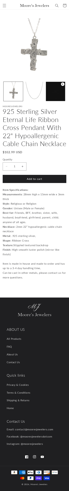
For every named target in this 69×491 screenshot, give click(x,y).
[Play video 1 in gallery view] (55, 91)
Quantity (7, 159)
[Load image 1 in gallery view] (13, 91)
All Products (14, 338)
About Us (12, 354)
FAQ (9, 346)
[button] (4, 5)
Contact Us (13, 362)
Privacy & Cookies (18, 384)
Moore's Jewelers (38, 484)
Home (10, 408)
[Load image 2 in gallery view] (34, 91)
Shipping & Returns (18, 400)
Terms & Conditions (18, 392)
